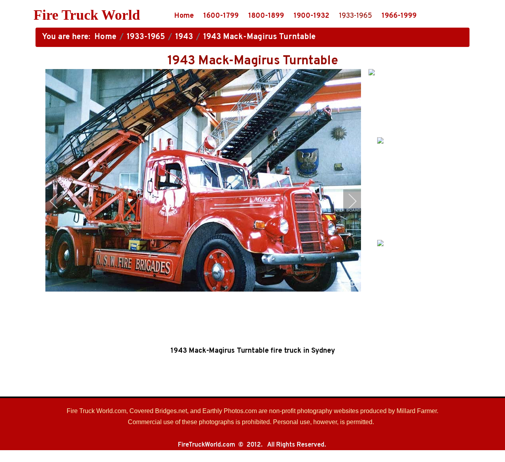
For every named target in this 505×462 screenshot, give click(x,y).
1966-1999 (399, 16)
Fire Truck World (87, 15)
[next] (347, 201)
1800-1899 (266, 16)
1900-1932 (311, 16)
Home (184, 16)
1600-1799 (221, 16)
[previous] (59, 201)
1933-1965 (355, 16)
